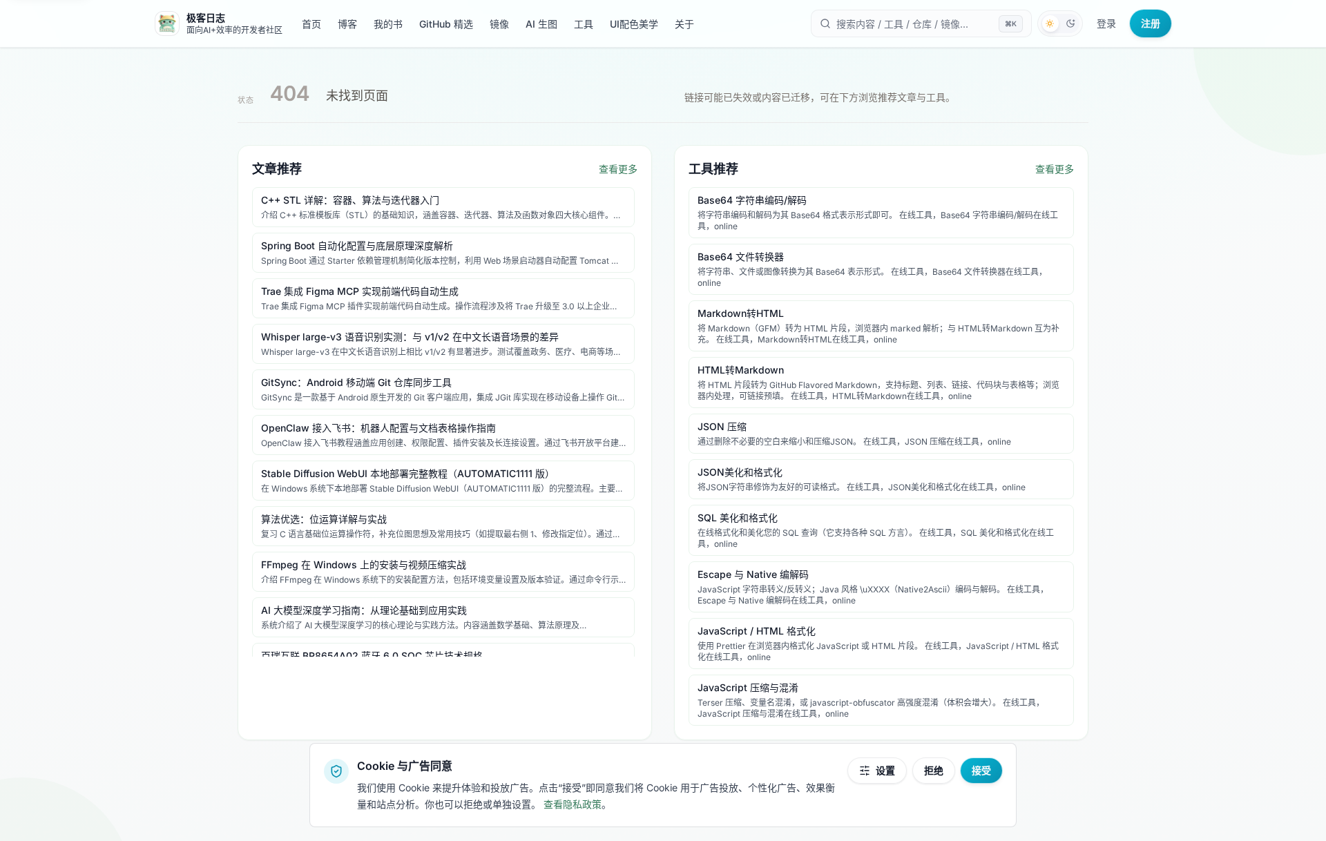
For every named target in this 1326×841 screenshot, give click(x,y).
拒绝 (933, 770)
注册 (1150, 23)
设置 (885, 770)
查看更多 (618, 169)
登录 (1106, 23)
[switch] (1060, 23)
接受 (981, 770)
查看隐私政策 (573, 804)
